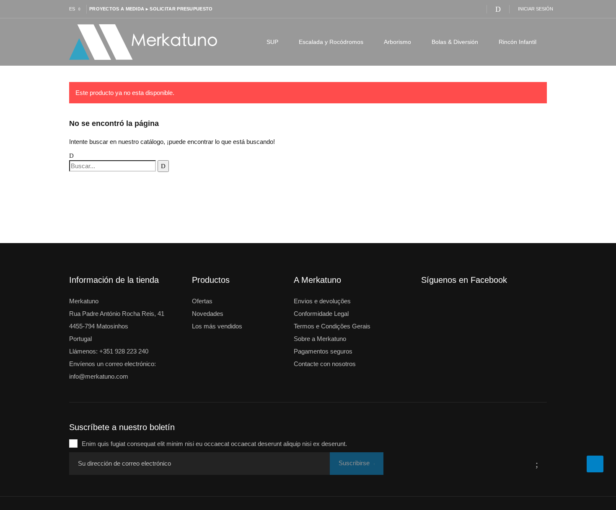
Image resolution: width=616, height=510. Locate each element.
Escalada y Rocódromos (331, 41)
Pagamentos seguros (323, 351)
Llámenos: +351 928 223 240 (108, 351)
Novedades (207, 313)
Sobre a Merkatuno (320, 338)
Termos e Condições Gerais (332, 326)
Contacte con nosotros (325, 363)
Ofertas (202, 301)
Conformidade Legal (321, 313)
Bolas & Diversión (455, 41)
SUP (272, 41)
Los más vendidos (217, 326)
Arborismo (397, 41)
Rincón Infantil (517, 41)
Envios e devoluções (322, 301)
